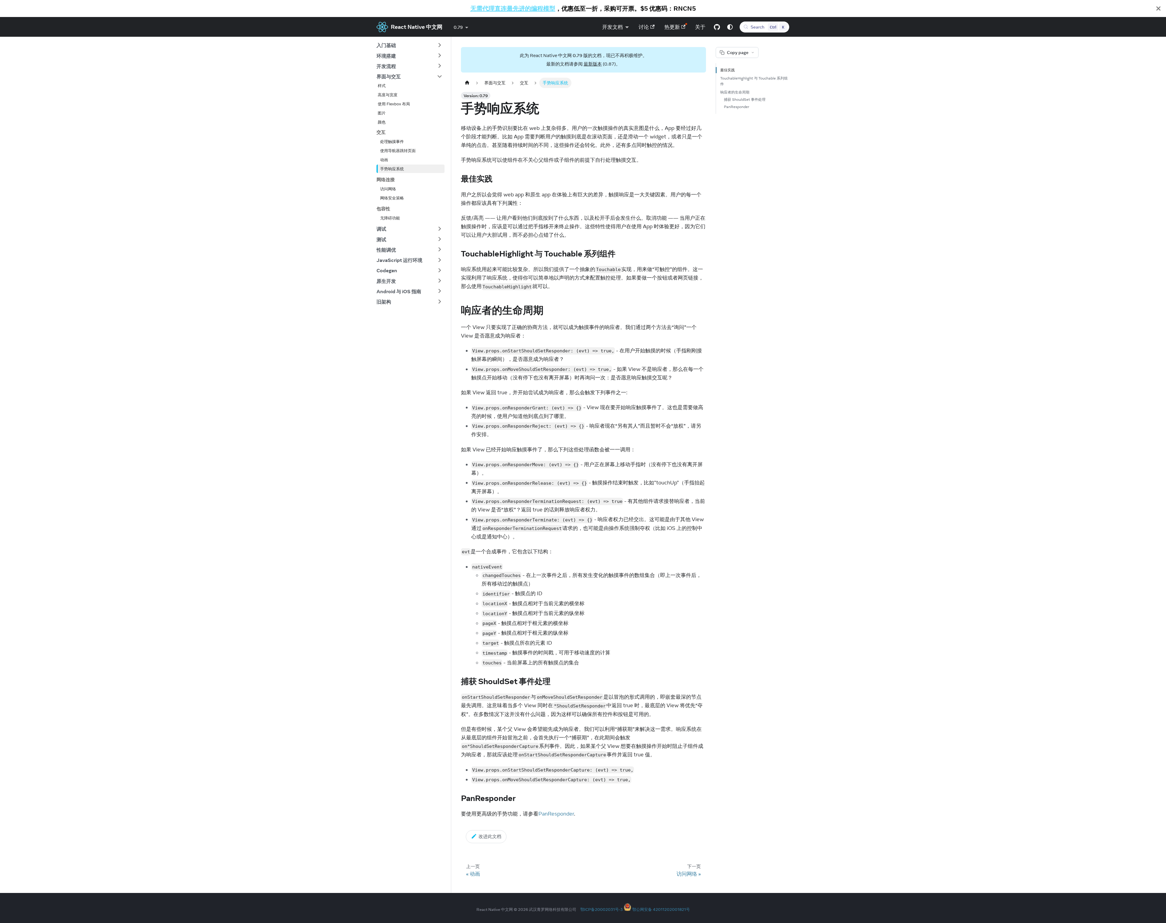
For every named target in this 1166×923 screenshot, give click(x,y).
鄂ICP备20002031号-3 (601, 909)
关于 (700, 27)
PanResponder (556, 813)
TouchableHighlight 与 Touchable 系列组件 (754, 81)
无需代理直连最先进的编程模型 (512, 8)
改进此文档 (490, 836)
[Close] (1158, 8)
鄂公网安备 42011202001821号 (661, 909)
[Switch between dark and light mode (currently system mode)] (730, 27)
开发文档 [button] (612, 27)
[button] (409, 45)
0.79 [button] (458, 27)
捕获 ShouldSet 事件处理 (744, 99)
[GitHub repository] (716, 27)
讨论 (644, 27)
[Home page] (467, 83)
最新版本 (593, 64)
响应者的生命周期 (734, 92)
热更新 (672, 27)
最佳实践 (727, 70)
